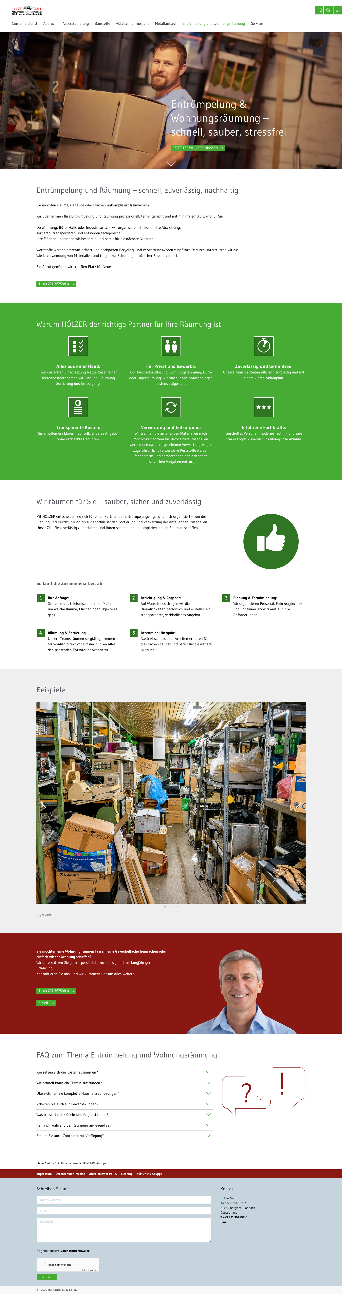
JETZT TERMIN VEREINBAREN (195, 148)
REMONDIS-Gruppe (149, 1174)
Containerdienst (24, 23)
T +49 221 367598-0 (54, 284)
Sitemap (127, 1174)
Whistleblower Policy (103, 1174)
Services (258, 23)
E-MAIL (44, 1003)
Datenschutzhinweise (70, 1174)
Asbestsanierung (76, 23)
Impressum (44, 1174)
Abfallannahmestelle (132, 23)
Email (224, 1222)
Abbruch (50, 23)
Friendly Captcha (90, 1270)
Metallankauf (165, 23)
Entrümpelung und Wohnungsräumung (213, 23)
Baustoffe (102, 23)
